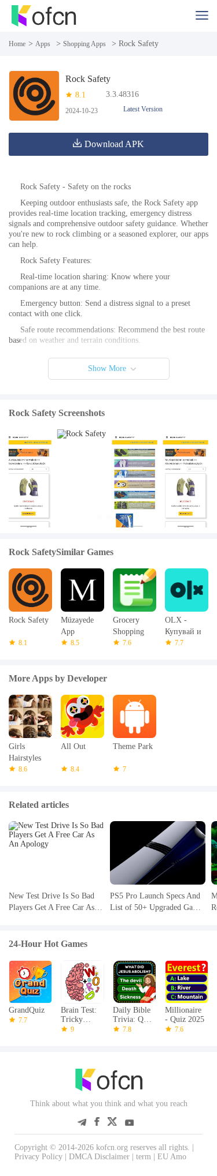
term (143, 1156)
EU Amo (171, 1156)
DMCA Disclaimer (99, 1156)
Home (17, 44)
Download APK (114, 144)
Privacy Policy (38, 1156)
